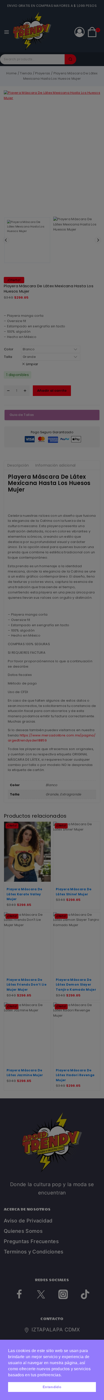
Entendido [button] (52, 1387)
